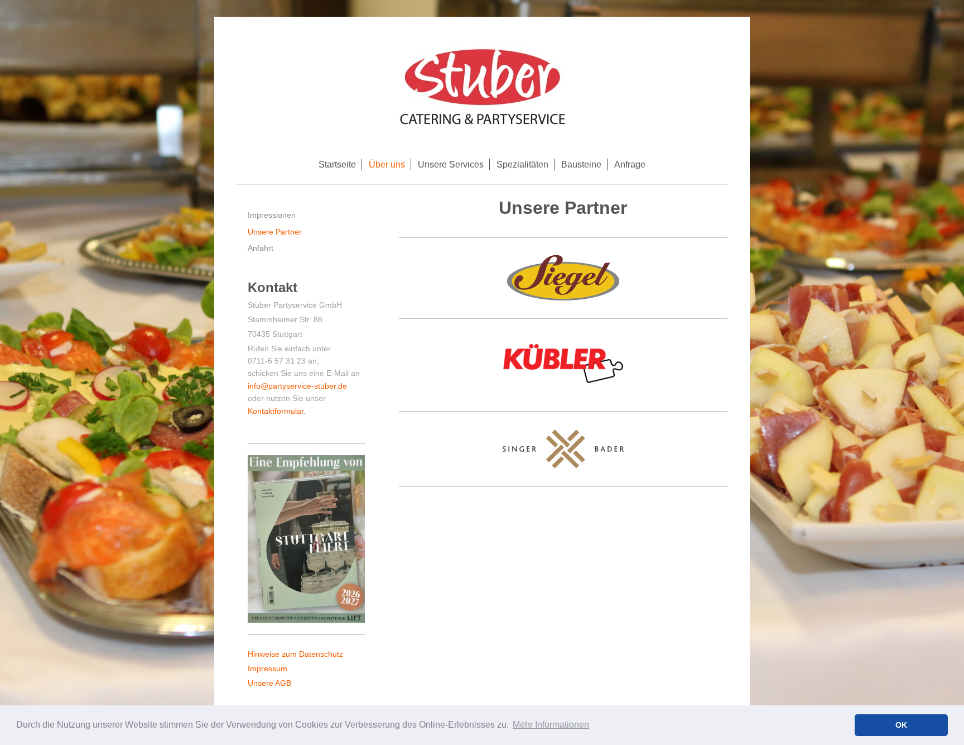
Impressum (267, 668)
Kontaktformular (275, 411)
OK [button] (901, 724)
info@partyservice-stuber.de (297, 385)
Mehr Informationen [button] (551, 724)
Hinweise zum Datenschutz (295, 654)
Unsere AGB (269, 683)
